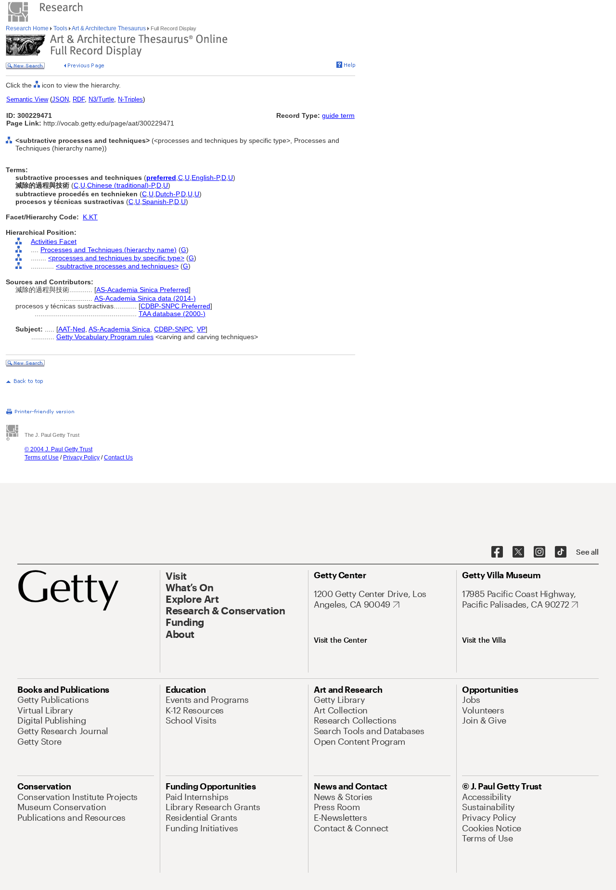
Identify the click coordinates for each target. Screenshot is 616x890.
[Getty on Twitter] (518, 552)
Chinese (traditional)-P (120, 185)
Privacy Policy (81, 457)
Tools (60, 28)
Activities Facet (54, 241)
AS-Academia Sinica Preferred (142, 289)
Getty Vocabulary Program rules (105, 337)
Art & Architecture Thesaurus (109, 28)
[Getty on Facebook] (497, 552)
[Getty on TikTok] (560, 552)
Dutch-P (167, 194)
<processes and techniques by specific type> (116, 258)
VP (201, 329)
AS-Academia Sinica (119, 329)
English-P (205, 177)
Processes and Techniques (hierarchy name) (108, 250)
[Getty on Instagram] (539, 552)
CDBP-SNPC (173, 329)
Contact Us (118, 457)
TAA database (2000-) (172, 314)
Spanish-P (157, 201)
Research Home (28, 28)
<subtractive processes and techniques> (117, 266)
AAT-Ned (71, 329)
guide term (338, 115)
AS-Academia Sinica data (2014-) (145, 298)
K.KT (90, 217)
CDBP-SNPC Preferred (175, 306)
